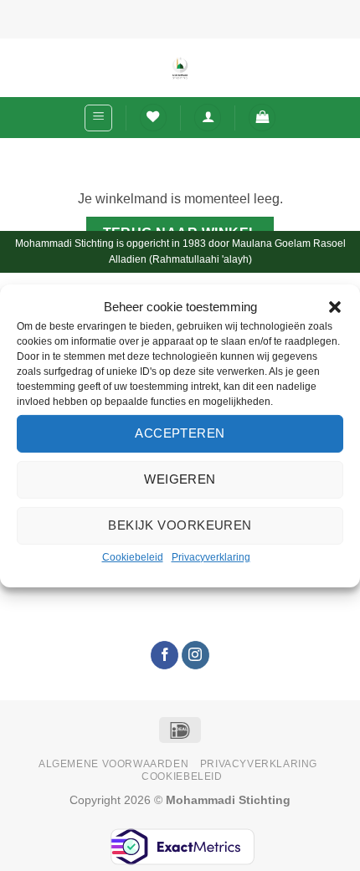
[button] (335, 306)
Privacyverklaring (211, 556)
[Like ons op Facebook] (164, 655)
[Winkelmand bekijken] (262, 117)
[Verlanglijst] (153, 117)
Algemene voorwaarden (113, 764)
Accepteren (180, 433)
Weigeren (180, 479)
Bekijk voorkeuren (180, 525)
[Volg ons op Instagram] (195, 655)
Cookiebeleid (132, 556)
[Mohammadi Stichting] (180, 67)
